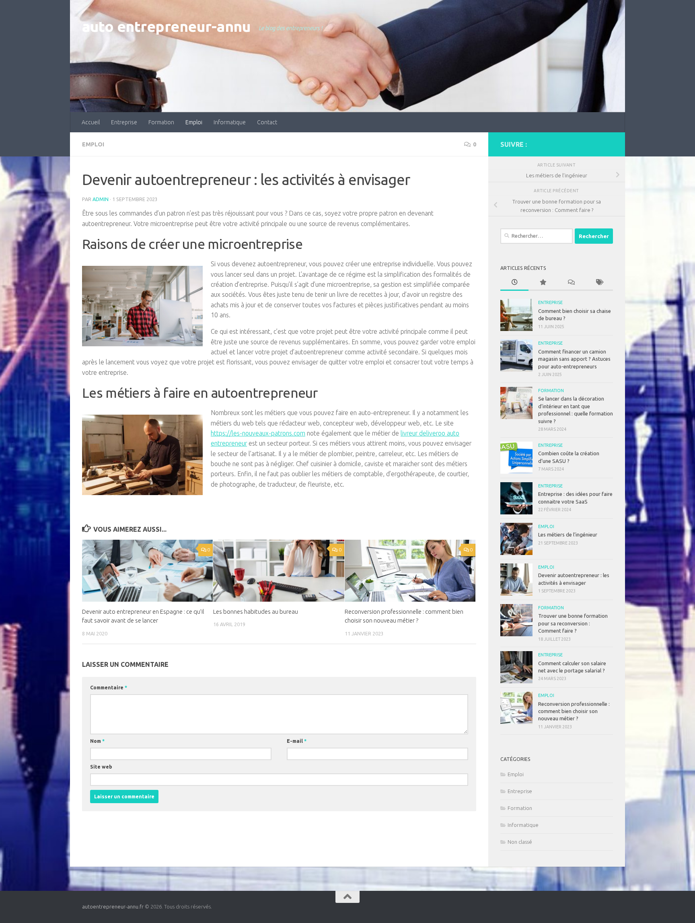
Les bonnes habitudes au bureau (255, 611)
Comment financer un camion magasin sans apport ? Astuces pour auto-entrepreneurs (574, 359)
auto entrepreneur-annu (166, 26)
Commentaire (108, 687)
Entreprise (124, 122)
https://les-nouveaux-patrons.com (258, 433)
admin (101, 199)
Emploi (193, 122)
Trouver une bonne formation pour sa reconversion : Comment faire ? (573, 623)
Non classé (520, 842)
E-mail (296, 741)
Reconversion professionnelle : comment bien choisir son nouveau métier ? (574, 711)
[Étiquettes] (599, 283)
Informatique (230, 122)
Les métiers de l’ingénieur (567, 534)
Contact (267, 122)
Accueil (91, 122)
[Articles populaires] (542, 283)
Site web (101, 766)
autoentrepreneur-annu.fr (113, 906)
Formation (161, 122)
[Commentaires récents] (571, 283)
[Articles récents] (514, 283)
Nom (97, 741)
